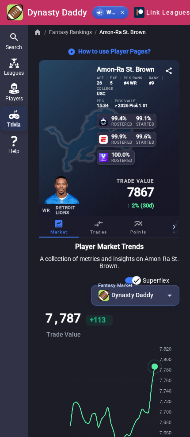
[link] (14, 145)
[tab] (59, 227)
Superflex (156, 280)
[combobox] (135, 295)
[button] (14, 41)
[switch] (133, 280)
